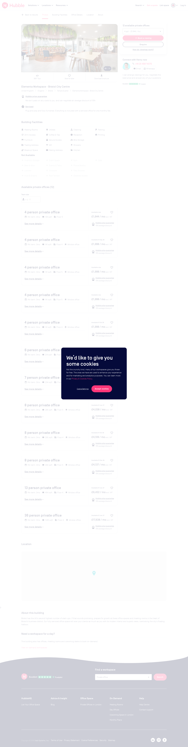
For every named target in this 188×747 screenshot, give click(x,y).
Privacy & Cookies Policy (82, 379)
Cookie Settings (83, 389)
